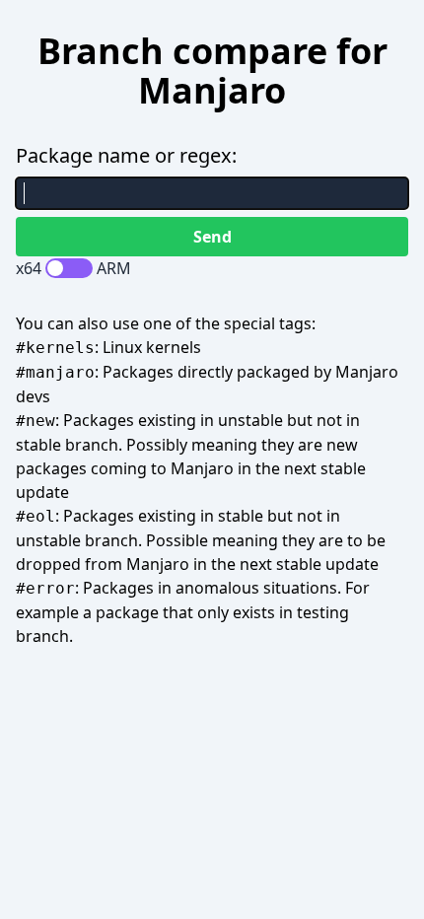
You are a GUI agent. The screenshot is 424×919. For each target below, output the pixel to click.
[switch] (69, 268)
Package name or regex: (126, 155)
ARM (114, 268)
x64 (28, 268)
